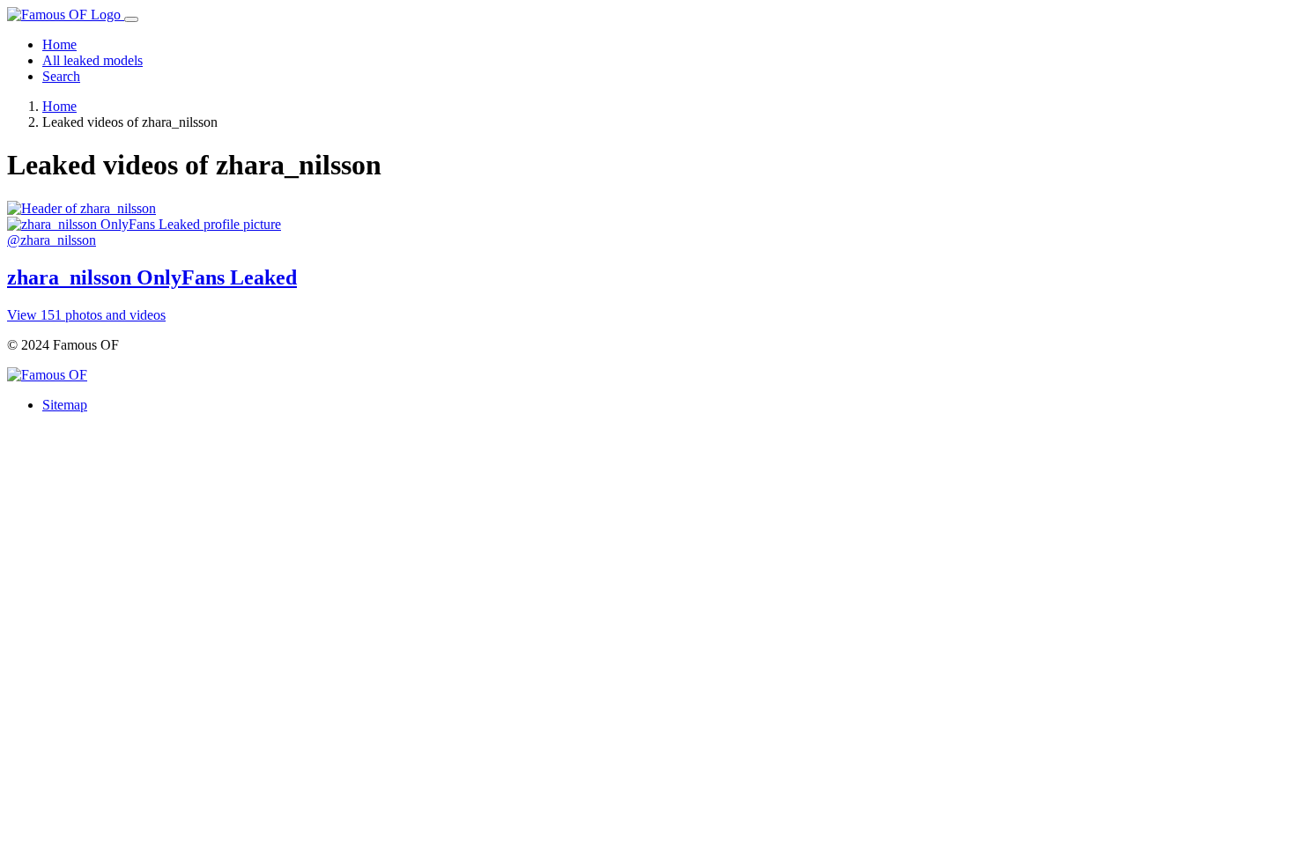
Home (59, 44)
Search (61, 76)
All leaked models (92, 60)
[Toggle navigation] (131, 19)
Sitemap (64, 404)
